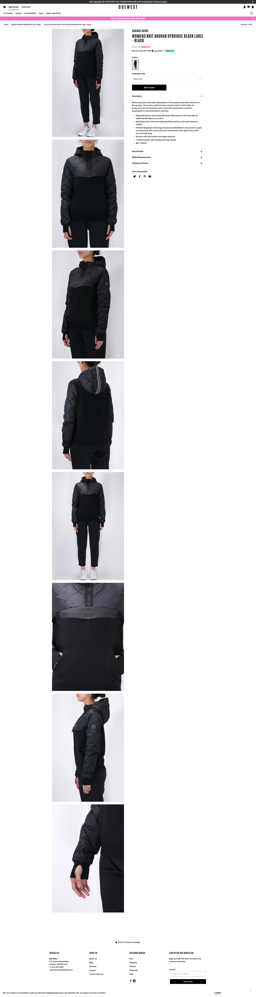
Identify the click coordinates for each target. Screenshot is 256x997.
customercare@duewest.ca (61, 970)
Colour (135, 57)
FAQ (131, 959)
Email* (173, 969)
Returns (132, 966)
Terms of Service (96, 974)
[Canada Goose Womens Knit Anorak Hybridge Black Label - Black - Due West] (88, 83)
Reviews (92, 966)
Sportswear (14, 7)
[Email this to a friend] (149, 176)
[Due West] (128, 7)
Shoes (18, 13)
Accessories (30, 13)
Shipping (133, 962)
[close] (252, 2)
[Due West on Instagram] (134, 981)
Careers (92, 970)
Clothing (8, 13)
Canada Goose (140, 31)
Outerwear (26, 7)
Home (6, 24)
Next (250, 24)
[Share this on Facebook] (139, 176)
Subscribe (188, 981)
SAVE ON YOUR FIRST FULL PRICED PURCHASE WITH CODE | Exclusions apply (128, 2)
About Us (93, 959)
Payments (133, 970)
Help (131, 974)
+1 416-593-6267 (56, 967)
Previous (244, 24)
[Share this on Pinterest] (144, 176)
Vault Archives (53, 13)
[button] (168, 51)
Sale (41, 13)
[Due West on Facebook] (130, 981)
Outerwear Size (138, 74)
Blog (91, 962)
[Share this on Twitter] (134, 176)
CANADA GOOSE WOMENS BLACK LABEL (26, 24)
